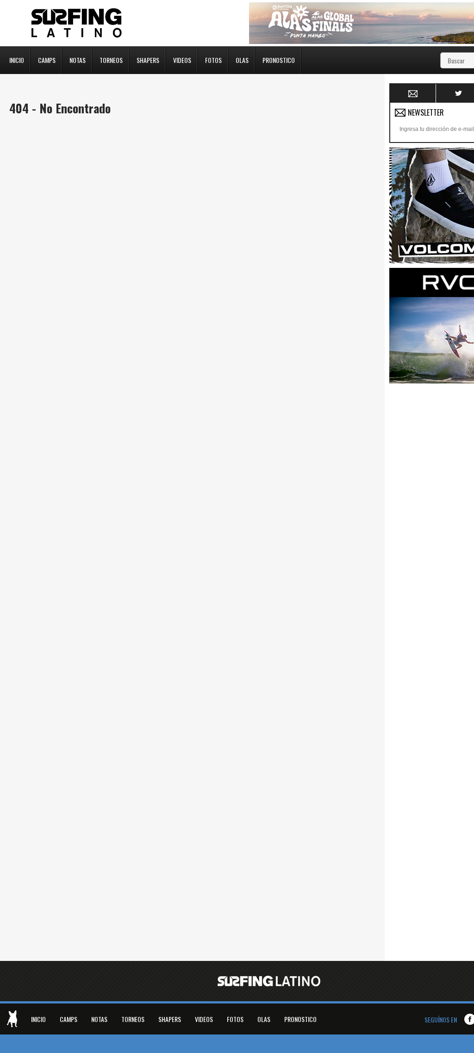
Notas (77, 59)
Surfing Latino (77, 23)
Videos (182, 59)
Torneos (111, 59)
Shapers (148, 59)
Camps (47, 59)
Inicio (16, 59)
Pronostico (278, 59)
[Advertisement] (431, 527)
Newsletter (413, 93)
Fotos (213, 59)
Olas (242, 59)
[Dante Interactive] (12, 1018)
